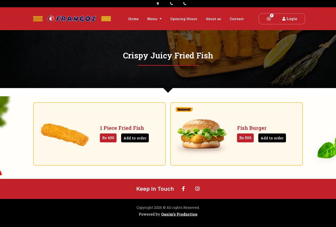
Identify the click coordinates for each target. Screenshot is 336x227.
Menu (152, 18)
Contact (237, 18)
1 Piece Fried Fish (122, 128)
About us (213, 18)
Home (133, 18)
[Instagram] (197, 188)
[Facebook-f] (183, 188)
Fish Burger (252, 128)
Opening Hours (183, 18)
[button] (289, 19)
